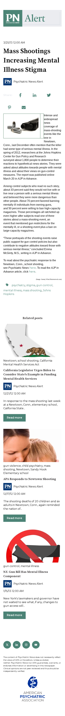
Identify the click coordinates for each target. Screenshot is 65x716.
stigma (30, 285)
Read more (14, 417)
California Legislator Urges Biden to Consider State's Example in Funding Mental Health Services (29, 374)
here (33, 267)
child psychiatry (32, 465)
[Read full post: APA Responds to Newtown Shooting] (32, 445)
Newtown (9, 360)
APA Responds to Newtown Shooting (29, 479)
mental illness (12, 290)
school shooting (28, 360)
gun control (44, 285)
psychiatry (18, 285)
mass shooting (32, 290)
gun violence (12, 465)
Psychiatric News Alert (28, 81)
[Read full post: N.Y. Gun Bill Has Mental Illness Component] (32, 546)
